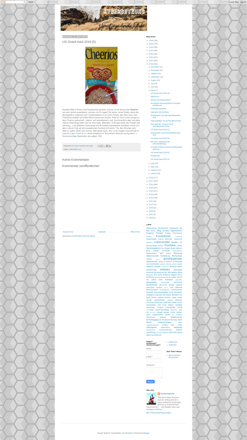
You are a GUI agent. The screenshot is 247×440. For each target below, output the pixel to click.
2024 (151, 47)
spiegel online (169, 312)
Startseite (102, 232)
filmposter (149, 275)
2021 (151, 57)
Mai (152, 90)
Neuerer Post (68, 232)
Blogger (146, 433)
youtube (179, 330)
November (155, 70)
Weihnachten (151, 253)
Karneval (149, 242)
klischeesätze (177, 290)
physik (157, 302)
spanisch (153, 312)
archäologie (177, 262)
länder (153, 297)
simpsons (173, 310)
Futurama (178, 236)
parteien (170, 300)
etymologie (178, 270)
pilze (161, 302)
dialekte (157, 267)
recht (164, 305)
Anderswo (173, 345)
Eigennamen (176, 230)
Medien (175, 242)
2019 (151, 64)
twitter (180, 322)
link (164, 295)
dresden (173, 267)
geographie (151, 282)
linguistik (158, 295)
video (180, 325)
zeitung (179, 332)
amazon (169, 262)
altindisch (162, 261)
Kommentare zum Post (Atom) (83, 236)
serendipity (150, 310)
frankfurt (169, 279)
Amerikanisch (163, 228)
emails (179, 267)
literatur (175, 295)
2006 (151, 218)
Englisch (150, 233)
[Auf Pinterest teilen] (109, 146)
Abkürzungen (151, 228)
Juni (153, 87)
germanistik (165, 282)
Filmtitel (159, 233)
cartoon (162, 264)
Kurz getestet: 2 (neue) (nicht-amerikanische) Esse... (162, 125)
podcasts (167, 302)
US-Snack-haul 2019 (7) (160, 130)
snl (147, 312)
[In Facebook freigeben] (107, 146)
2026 (151, 41)
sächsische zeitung (156, 317)
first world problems (162, 275)
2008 (151, 211)
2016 (151, 184)
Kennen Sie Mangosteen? (161, 100)
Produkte (170, 245)
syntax (167, 315)
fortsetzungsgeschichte (163, 277)
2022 (151, 54)
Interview (168, 239)
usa (79, 149)
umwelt (165, 325)
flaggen (174, 275)
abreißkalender (173, 258)
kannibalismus (165, 290)
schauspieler (170, 307)
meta (174, 297)
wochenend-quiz (165, 330)
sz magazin (177, 315)
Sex (162, 248)
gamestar (179, 280)
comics (174, 264)
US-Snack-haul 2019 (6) (160, 138)
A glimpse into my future (160, 112)
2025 (151, 44)
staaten (179, 312)
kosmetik (149, 292)
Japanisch (178, 239)
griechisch (150, 287)
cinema (168, 264)
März (153, 167)
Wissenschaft (152, 256)
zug (152, 335)
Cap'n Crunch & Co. (78, 133)
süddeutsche (176, 317)
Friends (149, 236)
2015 (151, 188)
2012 (151, 198)
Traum (156, 251)
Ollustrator (129, 433)
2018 (151, 178)
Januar (154, 173)
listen (168, 295)
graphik (179, 285)
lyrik (148, 297)
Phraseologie (151, 246)
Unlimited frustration (158, 109)
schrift (180, 307)
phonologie (150, 302)
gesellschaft (151, 285)
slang (180, 310)
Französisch (177, 233)
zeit (157, 332)
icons (166, 287)
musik (149, 300)
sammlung (150, 307)
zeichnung (151, 332)
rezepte (178, 305)
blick (148, 264)
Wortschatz (177, 256)
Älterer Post (135, 232)
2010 (151, 205)
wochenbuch (150, 330)
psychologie (151, 305)
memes (168, 297)
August (154, 80)
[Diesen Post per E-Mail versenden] (99, 146)
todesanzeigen (165, 322)
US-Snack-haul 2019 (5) (160, 153)
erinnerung (151, 270)
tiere (180, 320)
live (180, 295)
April (153, 163)
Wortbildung (165, 256)
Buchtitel (166, 231)
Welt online (165, 253)
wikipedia (178, 327)
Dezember (155, 67)
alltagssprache (152, 262)
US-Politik (166, 251)
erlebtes (165, 269)
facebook (150, 272)
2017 (151, 181)
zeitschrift (172, 332)
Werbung (178, 253)
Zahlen (149, 259)
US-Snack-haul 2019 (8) (160, 93)
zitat (148, 335)
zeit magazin (163, 332)
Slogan (167, 248)
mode (180, 297)
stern (148, 315)
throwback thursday (170, 320)
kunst (171, 292)
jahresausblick (152, 290)
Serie (179, 245)
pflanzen (178, 300)
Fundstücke (163, 236)
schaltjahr (160, 307)
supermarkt (158, 314)
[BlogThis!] (101, 146)
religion (171, 305)
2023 (151, 51)
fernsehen (172, 272)
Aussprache (174, 228)
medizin (161, 297)
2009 (151, 208)
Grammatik (151, 239)
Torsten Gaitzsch (167, 394)
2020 (151, 61)
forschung (150, 277)
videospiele (151, 327)
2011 (151, 201)
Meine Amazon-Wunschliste (175, 356)
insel (171, 287)
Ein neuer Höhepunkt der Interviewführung (160, 143)
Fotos (168, 233)
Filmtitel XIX (155, 156)
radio (159, 305)
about (158, 259)
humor (159, 287)
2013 (151, 195)
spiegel (160, 312)
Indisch (160, 239)
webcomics (165, 327)
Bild (181, 228)
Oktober (154, 74)
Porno (160, 246)
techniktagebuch (153, 320)
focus (180, 275)
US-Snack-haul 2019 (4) (160, 159)
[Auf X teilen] (104, 146)
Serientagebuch (153, 248)
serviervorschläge (162, 310)
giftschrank (163, 285)
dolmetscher (165, 266)
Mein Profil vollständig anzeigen (158, 413)
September (155, 77)
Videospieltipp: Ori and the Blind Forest (166, 121)
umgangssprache (152, 325)
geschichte (178, 282)
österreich (158, 335)
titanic (149, 322)
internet (178, 287)
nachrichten (159, 300)
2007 (151, 215)
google (171, 285)
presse (179, 302)
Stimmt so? (155, 97)
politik (174, 302)
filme (180, 272)
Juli (152, 84)
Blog (159, 230)
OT (181, 242)
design (180, 264)
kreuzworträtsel (161, 292)
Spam (173, 248)
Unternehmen (177, 251)
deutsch (150, 266)
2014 (151, 191)
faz (165, 272)
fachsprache (159, 272)
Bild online (151, 231)
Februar (154, 170)
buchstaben (154, 264)
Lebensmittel (73, 149)
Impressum (173, 342)
